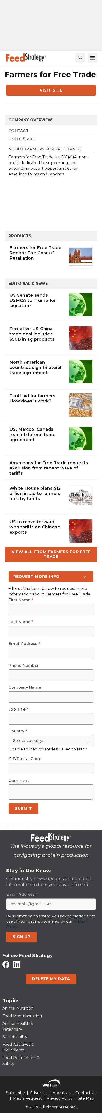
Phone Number (24, 666)
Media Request (27, 1098)
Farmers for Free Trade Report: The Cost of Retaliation (35, 253)
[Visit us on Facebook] (5, 964)
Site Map (86, 1098)
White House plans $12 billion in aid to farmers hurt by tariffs (35, 493)
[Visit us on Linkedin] (16, 964)
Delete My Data (51, 979)
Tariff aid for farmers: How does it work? (33, 398)
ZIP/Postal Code (25, 759)
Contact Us (85, 1092)
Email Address (24, 644)
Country (18, 731)
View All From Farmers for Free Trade (51, 554)
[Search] (80, 58)
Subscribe (15, 1092)
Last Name (21, 622)
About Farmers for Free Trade (45, 149)
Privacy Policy (60, 1098)
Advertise (39, 1092)
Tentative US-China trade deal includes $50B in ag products (32, 334)
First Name (21, 600)
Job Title (18, 709)
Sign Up (21, 936)
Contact (19, 131)
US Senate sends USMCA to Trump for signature (32, 300)
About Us (61, 1092)
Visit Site (51, 90)
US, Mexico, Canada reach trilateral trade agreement (32, 434)
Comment (19, 781)
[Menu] (92, 58)
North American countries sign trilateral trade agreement (35, 367)
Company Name (25, 687)
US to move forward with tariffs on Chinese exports (34, 527)
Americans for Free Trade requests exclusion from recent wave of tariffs (48, 468)
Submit (23, 808)
